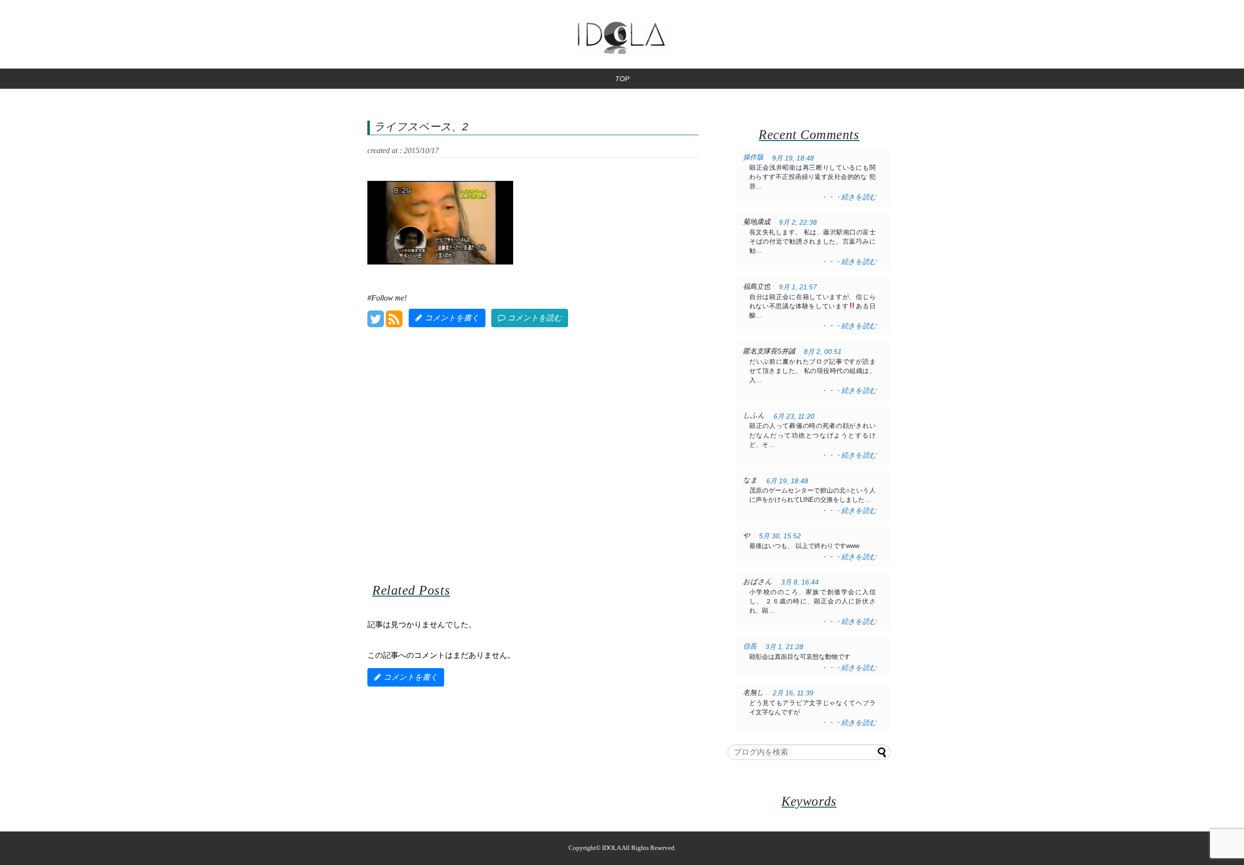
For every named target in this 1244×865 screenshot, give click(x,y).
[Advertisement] (533, 441)
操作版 (753, 157)
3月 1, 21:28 (784, 647)
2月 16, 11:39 (793, 693)
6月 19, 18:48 (787, 481)
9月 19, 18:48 (793, 158)
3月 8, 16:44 (800, 582)
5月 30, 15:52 (780, 536)
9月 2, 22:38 (798, 222)
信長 (750, 646)
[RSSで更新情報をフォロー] (394, 323)
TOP (622, 79)
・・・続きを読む (849, 197)
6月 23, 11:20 (794, 416)
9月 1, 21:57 (798, 287)
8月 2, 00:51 (823, 351)
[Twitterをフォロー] (375, 323)
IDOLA (611, 848)
